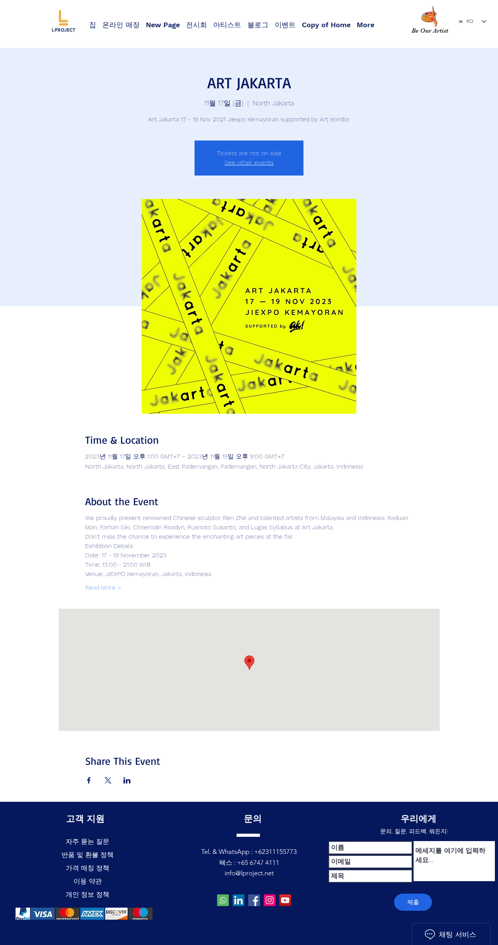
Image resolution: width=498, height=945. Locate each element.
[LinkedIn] (238, 900)
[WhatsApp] (223, 900)
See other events (249, 162)
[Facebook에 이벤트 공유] (89, 780)
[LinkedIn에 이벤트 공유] (127, 780)
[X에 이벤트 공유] (108, 780)
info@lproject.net (249, 873)
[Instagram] (269, 900)
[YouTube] (285, 900)
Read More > (103, 587)
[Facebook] (254, 900)
